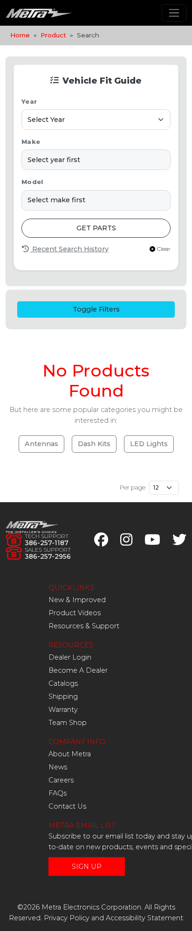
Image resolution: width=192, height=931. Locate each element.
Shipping (63, 696)
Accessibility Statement (144, 918)
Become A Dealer (78, 670)
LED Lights (149, 444)
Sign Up (87, 866)
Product (53, 35)
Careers (61, 780)
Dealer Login (69, 657)
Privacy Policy (66, 918)
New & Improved (77, 600)
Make (30, 141)
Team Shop (67, 722)
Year (29, 101)
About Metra (69, 754)
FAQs (57, 793)
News (57, 767)
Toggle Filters (96, 309)
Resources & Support (83, 626)
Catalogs (63, 683)
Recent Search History (69, 249)
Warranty (63, 709)
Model (32, 181)
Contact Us (67, 806)
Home (20, 35)
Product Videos (74, 613)
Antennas (41, 444)
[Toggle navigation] (174, 12)
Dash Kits (94, 444)
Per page (132, 487)
